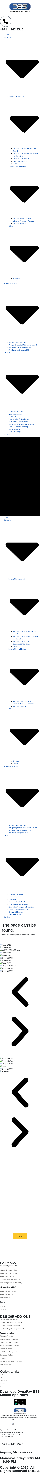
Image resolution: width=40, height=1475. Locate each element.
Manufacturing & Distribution (19, 419)
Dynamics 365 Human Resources (10, 1279)
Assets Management (6, 1349)
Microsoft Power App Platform (23, 221)
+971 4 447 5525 (11, 29)
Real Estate (12, 416)
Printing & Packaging (16, 411)
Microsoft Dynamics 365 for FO (10, 1270)
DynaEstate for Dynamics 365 (19, 350)
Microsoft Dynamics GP (21, 159)
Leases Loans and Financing (18, 427)
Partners (2, 1384)
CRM (15, 164)
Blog (1, 1377)
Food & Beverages (15, 432)
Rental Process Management (18, 422)
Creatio (15, 281)
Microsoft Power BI (19, 223)
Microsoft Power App (6, 1294)
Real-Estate (3, 1358)
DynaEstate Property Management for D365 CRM (15, 1329)
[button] (20, 476)
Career (2, 1387)
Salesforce (16, 278)
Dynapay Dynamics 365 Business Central (23, 345)
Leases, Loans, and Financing (9, 1342)
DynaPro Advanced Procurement (20, 347)
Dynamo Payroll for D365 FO (9, 1319)
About (6, 35)
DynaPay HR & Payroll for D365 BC (11, 1322)
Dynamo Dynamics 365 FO (18, 342)
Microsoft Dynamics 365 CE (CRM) (11, 1283)
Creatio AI (3, 1309)
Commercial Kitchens (16, 429)
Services (7, 434)
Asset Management (15, 414)
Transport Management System (9, 1345)
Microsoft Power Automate (22, 218)
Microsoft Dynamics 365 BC (8, 1273)
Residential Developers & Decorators (21, 424)
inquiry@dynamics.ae (16, 1452)
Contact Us (3, 1380)
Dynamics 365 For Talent (21, 161)
